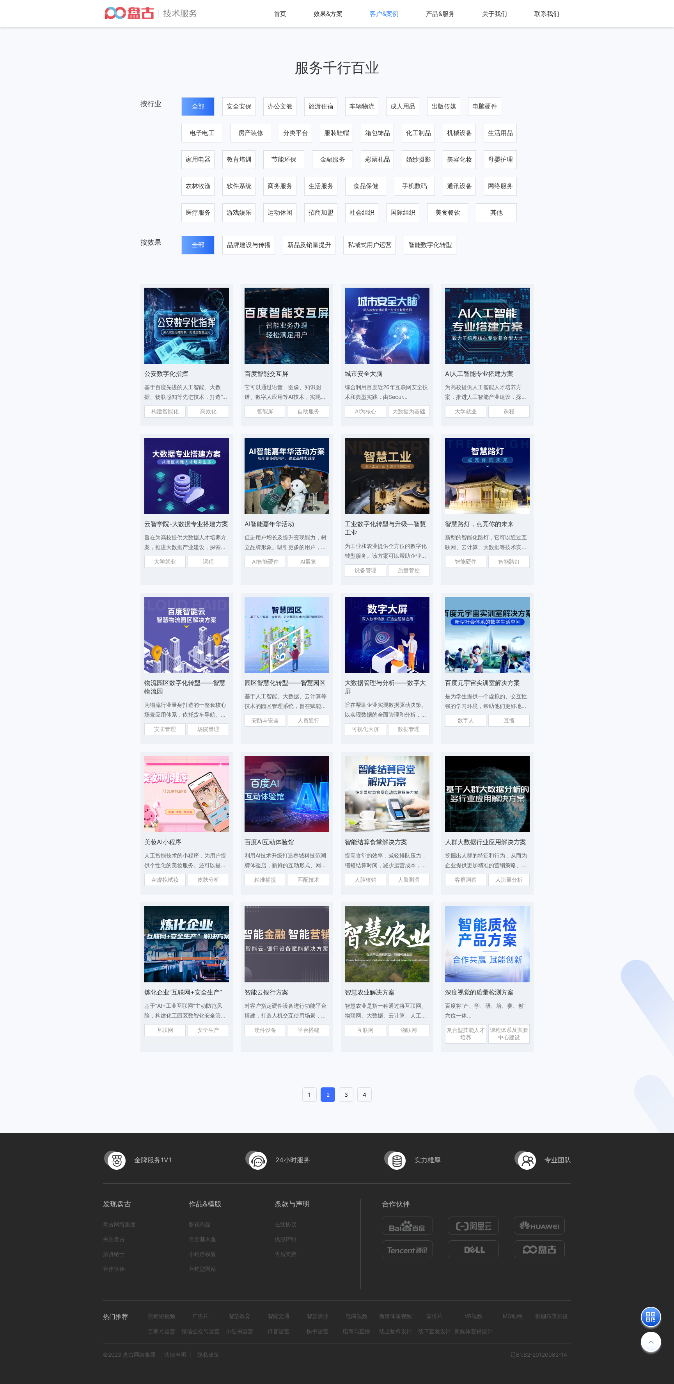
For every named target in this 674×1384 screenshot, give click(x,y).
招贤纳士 (114, 1254)
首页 (280, 14)
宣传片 (434, 1316)
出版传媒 (443, 106)
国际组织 (402, 212)
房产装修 (250, 133)
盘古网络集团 (119, 1224)
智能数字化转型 (430, 245)
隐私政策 (208, 1354)
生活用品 (500, 133)
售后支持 (285, 1254)
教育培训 (239, 159)
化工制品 (418, 133)
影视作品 (200, 1224)
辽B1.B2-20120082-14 (539, 1354)
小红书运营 (239, 1331)
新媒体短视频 (395, 1316)
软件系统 (239, 186)
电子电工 (202, 133)
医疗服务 (198, 212)
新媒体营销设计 (473, 1331)
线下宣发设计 (434, 1331)
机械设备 (459, 133)
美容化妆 (459, 159)
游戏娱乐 (239, 212)
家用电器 (198, 159)
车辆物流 (361, 106)
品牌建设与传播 (249, 245)
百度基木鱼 (202, 1239)
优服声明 (285, 1239)
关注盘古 (114, 1239)
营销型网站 (202, 1268)
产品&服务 (440, 14)
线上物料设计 (395, 1331)
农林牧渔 (198, 186)
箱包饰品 (377, 133)
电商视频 (356, 1316)
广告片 (200, 1316)
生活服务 (321, 186)
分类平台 (295, 133)
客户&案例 (384, 14)
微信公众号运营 (200, 1331)
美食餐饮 (447, 212)
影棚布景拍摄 (551, 1316)
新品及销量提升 (309, 245)
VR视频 (473, 1316)
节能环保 (283, 159)
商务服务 (280, 186)
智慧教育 (239, 1316)
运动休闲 (280, 212)
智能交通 (278, 1316)
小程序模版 (202, 1254)
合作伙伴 (114, 1268)
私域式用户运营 (370, 245)
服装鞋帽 (336, 133)
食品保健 (365, 186)
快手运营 (317, 1331)
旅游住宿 (321, 106)
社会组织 (361, 212)
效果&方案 (328, 14)
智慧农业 (317, 1316)
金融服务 (332, 159)
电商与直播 (356, 1331)
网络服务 (500, 186)
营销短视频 (161, 1316)
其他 (496, 212)
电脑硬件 (484, 106)
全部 (198, 106)
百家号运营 (161, 1331)
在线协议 (285, 1224)
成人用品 (402, 106)
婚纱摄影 (418, 159)
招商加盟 (321, 212)
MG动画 (512, 1316)
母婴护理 (500, 159)
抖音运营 (278, 1331)
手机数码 (414, 186)
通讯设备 (459, 186)
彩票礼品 (377, 159)
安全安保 (239, 106)
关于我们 (494, 14)
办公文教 (280, 106)
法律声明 (175, 1354)
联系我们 (546, 14)
